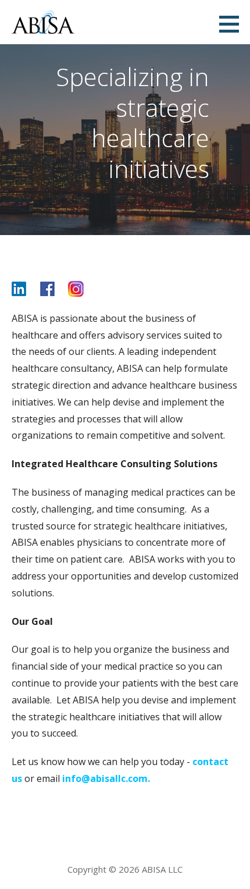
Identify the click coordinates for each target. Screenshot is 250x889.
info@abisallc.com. (106, 778)
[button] (233, 24)
